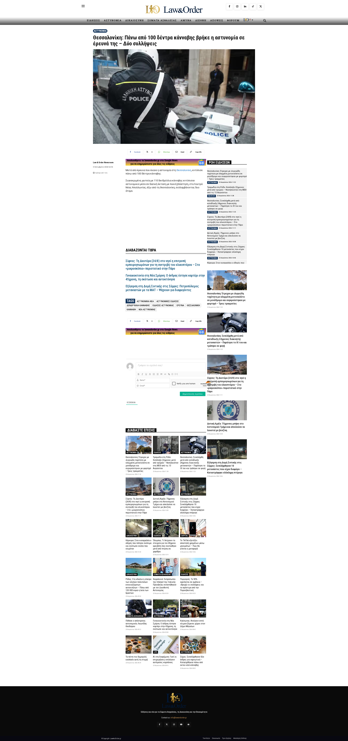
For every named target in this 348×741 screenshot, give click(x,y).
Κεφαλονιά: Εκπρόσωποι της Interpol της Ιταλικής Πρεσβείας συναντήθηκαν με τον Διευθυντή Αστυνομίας (164, 585)
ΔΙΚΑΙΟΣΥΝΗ (131, 536)
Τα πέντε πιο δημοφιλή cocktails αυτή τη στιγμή (137, 658)
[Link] (169, 374)
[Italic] (142, 374)
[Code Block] (165, 374)
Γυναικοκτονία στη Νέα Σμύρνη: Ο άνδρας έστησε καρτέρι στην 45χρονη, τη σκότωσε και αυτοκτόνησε (165, 277)
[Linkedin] (245, 6)
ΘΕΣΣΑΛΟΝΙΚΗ (193, 305)
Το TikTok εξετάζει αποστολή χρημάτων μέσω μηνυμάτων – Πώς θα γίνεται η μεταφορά (192, 544)
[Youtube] (181, 724)
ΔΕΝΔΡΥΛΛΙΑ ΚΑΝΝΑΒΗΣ (138, 305)
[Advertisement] (166, 218)
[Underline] (146, 374)
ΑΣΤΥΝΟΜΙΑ (100, 30)
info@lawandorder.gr (179, 718)
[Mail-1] (188, 724)
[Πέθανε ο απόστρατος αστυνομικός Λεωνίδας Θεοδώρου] (139, 608)
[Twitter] (166, 724)
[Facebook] (229, 6)
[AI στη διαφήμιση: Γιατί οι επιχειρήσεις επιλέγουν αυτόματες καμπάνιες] (166, 644)
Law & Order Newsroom (103, 162)
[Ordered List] (154, 374)
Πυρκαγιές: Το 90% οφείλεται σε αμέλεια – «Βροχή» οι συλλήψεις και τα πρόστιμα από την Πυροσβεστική (192, 585)
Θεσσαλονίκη (183, 170)
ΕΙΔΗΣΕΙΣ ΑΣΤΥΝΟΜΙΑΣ (163, 305)
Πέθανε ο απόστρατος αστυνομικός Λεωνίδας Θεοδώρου (136, 623)
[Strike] (150, 374)
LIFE (128, 652)
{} (172, 374)
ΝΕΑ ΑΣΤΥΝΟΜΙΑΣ (147, 309)
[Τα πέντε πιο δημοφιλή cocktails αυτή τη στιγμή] (139, 644)
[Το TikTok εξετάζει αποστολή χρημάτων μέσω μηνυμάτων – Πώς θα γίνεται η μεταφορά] (193, 528)
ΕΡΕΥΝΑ (180, 305)
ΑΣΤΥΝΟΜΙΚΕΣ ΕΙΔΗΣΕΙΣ (167, 301)
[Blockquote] (161, 374)
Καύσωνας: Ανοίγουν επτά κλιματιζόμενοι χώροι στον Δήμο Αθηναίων (192, 623)
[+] (176, 374)
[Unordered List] (157, 374)
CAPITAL (184, 536)
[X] (260, 6)
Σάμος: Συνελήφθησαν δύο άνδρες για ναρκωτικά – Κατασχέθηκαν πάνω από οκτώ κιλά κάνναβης (192, 660)
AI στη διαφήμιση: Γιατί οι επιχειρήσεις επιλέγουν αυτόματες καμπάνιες (165, 659)
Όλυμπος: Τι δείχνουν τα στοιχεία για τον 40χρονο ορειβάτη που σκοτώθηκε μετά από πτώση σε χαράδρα (164, 546)
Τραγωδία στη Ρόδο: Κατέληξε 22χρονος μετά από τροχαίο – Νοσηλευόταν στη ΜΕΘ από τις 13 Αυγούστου (165, 463)
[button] (265, 21)
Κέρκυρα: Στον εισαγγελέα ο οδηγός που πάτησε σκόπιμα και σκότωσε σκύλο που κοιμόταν (138, 544)
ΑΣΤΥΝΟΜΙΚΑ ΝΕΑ (145, 301)
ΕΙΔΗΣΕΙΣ (157, 452)
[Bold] (138, 374)
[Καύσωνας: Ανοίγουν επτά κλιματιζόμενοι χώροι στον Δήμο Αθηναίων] (193, 608)
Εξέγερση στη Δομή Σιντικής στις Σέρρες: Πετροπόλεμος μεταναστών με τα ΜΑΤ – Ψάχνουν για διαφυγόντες (162, 288)
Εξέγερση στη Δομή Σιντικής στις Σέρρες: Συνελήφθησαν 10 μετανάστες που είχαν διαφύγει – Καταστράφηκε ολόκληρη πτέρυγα (192, 505)
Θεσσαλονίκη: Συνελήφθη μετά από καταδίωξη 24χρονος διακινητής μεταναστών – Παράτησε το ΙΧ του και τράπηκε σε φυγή (193, 463)
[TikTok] (253, 6)
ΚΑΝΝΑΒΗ (131, 309)
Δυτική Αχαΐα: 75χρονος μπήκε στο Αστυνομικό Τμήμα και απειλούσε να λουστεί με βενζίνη (164, 502)
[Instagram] (237, 6)
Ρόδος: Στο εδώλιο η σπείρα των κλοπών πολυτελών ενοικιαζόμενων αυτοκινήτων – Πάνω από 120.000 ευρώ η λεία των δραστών (138, 586)
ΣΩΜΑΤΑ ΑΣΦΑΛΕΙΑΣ (162, 574)
